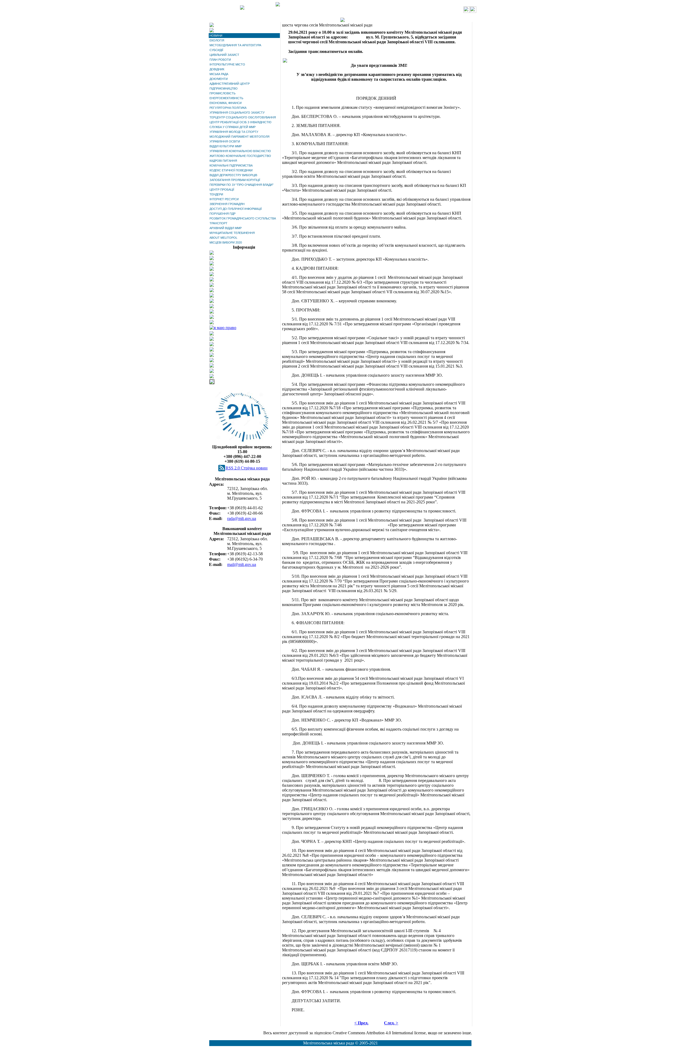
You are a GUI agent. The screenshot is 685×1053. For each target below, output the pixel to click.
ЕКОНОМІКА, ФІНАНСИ (226, 103)
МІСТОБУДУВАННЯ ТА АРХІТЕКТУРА (235, 45)
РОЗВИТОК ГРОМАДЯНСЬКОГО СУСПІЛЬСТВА (243, 218)
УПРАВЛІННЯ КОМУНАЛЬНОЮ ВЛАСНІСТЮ (240, 151)
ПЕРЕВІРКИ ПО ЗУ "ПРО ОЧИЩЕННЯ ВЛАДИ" (241, 184)
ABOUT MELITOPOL (223, 237)
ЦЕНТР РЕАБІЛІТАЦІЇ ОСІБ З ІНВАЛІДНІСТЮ (240, 122)
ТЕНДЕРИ (216, 194)
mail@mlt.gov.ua (241, 564)
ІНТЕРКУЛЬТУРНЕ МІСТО (227, 64)
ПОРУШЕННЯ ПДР (222, 213)
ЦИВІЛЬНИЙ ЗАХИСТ (224, 54)
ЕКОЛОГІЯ (217, 40)
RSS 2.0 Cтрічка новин (247, 468)
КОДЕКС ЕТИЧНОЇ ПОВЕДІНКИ (231, 170)
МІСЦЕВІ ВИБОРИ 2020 (226, 242)
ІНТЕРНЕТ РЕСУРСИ (224, 199)
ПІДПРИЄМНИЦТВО (224, 88)
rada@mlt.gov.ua (241, 518)
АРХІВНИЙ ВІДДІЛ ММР (226, 228)
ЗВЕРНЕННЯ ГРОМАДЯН (227, 204)
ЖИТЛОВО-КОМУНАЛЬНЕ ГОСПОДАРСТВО (240, 155)
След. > (391, 1023)
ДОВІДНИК (217, 69)
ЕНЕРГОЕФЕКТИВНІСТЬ (226, 98)
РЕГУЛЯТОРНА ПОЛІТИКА (228, 107)
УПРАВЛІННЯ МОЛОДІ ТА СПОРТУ (234, 131)
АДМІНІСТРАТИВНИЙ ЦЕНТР (230, 83)
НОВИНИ (216, 35)
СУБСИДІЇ (216, 50)
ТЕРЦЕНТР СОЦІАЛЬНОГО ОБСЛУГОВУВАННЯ (243, 117)
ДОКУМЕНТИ (219, 78)
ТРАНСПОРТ (218, 223)
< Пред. (361, 1023)
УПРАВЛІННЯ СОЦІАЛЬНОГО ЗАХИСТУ (237, 112)
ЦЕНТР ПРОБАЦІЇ (222, 189)
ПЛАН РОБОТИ (220, 59)
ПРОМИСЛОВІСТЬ (222, 93)
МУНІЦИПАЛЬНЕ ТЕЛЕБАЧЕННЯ (232, 232)
